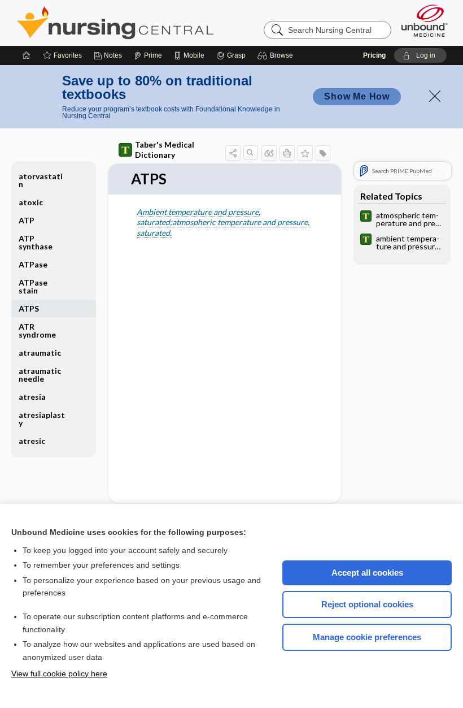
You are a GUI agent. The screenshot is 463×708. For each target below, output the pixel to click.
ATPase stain (33, 286)
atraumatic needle (40, 374)
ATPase (33, 264)
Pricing (374, 55)
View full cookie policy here (59, 673)
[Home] (26, 55)
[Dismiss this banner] (434, 96)
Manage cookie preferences (367, 637)
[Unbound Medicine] (424, 20)
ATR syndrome (37, 330)
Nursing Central (157, 23)
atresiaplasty (42, 419)
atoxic (31, 202)
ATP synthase (36, 242)
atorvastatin (41, 180)
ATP (26, 220)
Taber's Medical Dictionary (164, 149)
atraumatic (40, 352)
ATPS (29, 308)
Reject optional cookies (367, 604)
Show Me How (357, 96)
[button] (276, 55)
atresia (32, 397)
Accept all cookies (367, 572)
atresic (32, 441)
